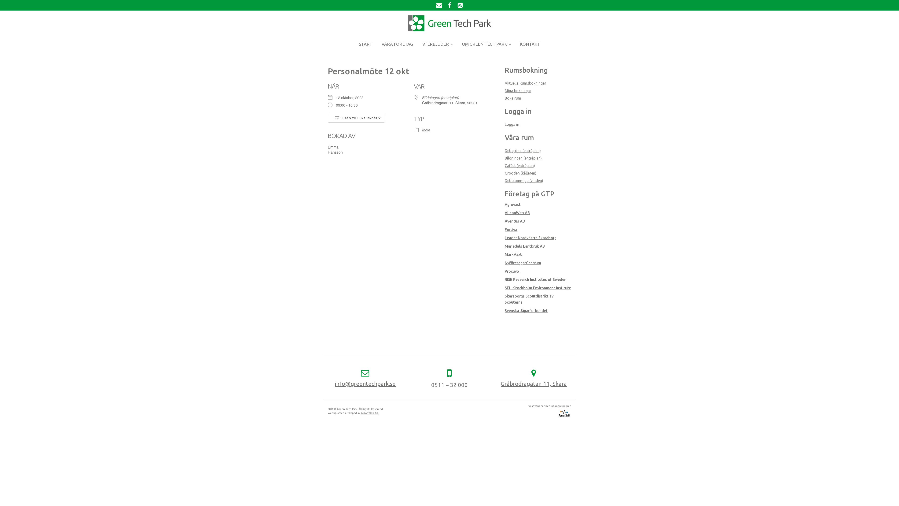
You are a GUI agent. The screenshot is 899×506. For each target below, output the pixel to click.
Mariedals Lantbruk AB (525, 246)
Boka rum (513, 98)
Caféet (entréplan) (520, 166)
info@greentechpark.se (365, 384)
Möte (426, 130)
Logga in (512, 124)
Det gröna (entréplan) (523, 151)
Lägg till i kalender (360, 118)
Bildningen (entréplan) (440, 97)
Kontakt (530, 44)
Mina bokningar (518, 91)
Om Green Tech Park (484, 44)
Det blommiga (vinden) (524, 181)
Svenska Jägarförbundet (526, 311)
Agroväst (513, 204)
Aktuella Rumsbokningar (525, 83)
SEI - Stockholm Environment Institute (538, 288)
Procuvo (512, 271)
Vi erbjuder (435, 44)
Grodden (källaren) (520, 173)
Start (365, 44)
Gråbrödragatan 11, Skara (534, 384)
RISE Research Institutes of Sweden (535, 279)
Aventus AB (515, 221)
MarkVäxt (513, 254)
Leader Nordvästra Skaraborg (530, 238)
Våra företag (397, 44)
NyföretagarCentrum (523, 263)
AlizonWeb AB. (370, 413)
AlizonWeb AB (517, 213)
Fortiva (511, 229)
